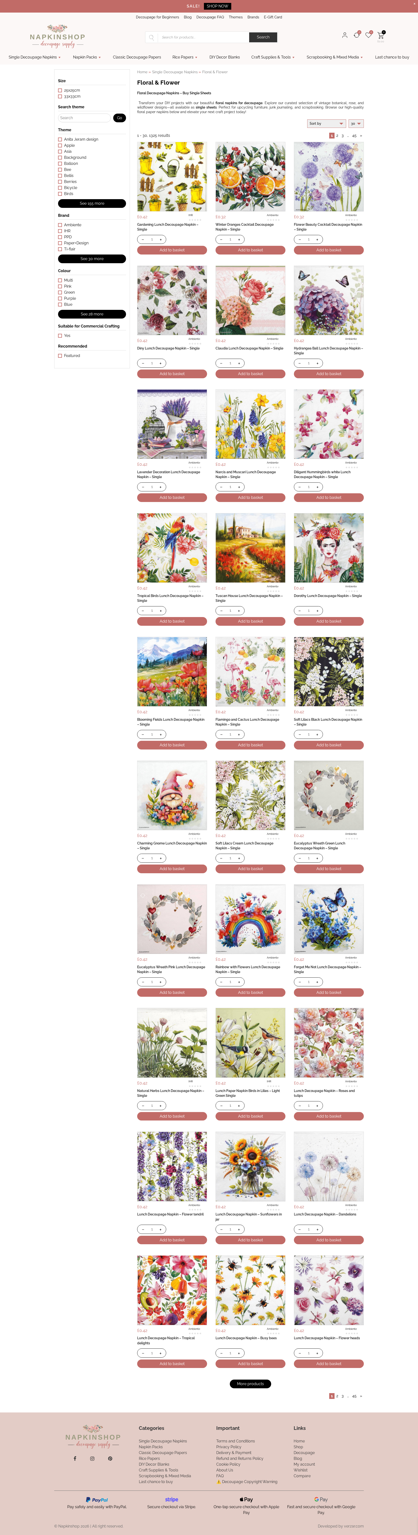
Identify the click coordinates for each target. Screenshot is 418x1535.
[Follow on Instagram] (92, 1458)
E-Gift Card (273, 17)
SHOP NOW (217, 6)
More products (250, 1384)
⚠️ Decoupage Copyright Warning (246, 1481)
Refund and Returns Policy (239, 1458)
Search (263, 37)
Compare (302, 1476)
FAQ (220, 1476)
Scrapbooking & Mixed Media (333, 57)
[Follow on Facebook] (75, 1458)
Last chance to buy (392, 57)
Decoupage (304, 1452)
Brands (253, 17)
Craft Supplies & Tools (271, 57)
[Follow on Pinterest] (110, 1458)
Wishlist (300, 1470)
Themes (236, 17)
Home (142, 72)
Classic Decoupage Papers (137, 57)
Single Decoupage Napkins (33, 57)
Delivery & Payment (233, 1452)
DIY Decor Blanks (224, 57)
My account (304, 1464)
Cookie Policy (228, 1464)
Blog (188, 17)
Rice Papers (183, 57)
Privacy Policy (228, 1447)
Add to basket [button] (172, 250)
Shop (298, 1447)
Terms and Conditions (235, 1441)
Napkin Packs (85, 57)
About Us (224, 1470)
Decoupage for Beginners (157, 17)
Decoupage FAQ (210, 17)
